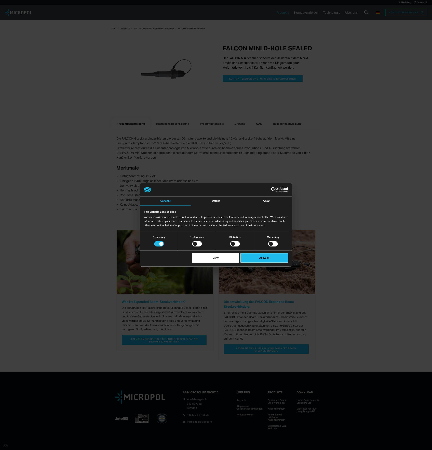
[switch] (197, 244)
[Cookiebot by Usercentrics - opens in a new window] (273, 189)
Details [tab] (216, 200)
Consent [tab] (165, 200)
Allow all (264, 257)
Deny (215, 257)
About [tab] (266, 200)
